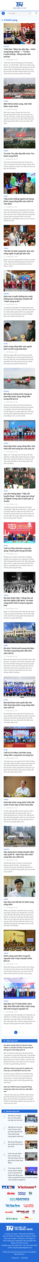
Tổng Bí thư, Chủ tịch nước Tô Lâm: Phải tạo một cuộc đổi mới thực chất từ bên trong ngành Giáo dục (15, 1131)
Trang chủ (15, 1258)
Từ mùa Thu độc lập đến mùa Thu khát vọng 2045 (19, 154)
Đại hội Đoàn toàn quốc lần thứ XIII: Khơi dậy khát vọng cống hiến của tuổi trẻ (19, 705)
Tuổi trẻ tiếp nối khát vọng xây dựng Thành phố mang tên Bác (18, 549)
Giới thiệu (24, 1258)
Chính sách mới (11, 1041)
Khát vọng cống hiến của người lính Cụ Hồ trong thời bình (18, 347)
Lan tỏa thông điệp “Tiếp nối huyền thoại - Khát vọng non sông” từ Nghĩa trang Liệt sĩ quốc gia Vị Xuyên (19, 497)
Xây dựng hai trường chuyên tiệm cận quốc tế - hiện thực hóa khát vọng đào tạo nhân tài (19, 854)
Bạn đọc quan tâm (12, 1111)
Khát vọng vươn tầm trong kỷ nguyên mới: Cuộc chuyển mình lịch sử (18, 958)
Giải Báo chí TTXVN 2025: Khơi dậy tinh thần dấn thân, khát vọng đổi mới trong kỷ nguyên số (19, 1006)
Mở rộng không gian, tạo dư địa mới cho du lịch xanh (15, 1144)
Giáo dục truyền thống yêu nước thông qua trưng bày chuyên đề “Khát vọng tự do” (18, 298)
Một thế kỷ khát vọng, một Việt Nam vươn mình (18, 104)
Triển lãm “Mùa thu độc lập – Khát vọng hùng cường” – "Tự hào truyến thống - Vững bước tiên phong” (19, 53)
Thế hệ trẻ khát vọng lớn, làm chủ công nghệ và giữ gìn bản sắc (19, 252)
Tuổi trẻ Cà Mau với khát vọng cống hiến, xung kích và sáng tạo (18, 753)
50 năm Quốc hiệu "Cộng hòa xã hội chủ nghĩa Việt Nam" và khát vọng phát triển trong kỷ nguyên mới (18, 602)
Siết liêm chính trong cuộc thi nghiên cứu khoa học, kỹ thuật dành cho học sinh (18, 1069)
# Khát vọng (10, 20)
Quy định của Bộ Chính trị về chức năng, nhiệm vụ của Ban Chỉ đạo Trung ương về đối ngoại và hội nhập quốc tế (18, 1047)
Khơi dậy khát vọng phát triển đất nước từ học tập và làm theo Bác (19, 803)
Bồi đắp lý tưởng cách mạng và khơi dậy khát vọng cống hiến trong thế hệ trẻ (18, 396)
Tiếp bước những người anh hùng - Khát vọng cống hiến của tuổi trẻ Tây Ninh (19, 201)
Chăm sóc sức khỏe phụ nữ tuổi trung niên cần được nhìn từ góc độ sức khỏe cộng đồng (15, 1158)
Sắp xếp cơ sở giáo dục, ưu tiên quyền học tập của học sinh (15, 1118)
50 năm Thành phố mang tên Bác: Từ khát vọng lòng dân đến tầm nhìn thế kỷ (19, 650)
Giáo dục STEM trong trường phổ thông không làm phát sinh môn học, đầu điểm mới (18, 1089)
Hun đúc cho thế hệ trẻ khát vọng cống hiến (19, 903)
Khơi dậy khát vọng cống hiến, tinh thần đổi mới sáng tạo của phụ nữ (19, 447)
